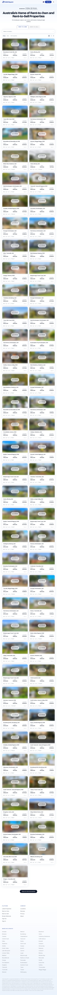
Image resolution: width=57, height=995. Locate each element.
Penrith (40, 960)
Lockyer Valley (5, 953)
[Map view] (53, 36)
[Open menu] (53, 2)
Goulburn (41, 943)
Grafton (4, 946)
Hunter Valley (5, 948)
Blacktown (41, 931)
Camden (4, 936)
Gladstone (4, 943)
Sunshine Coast (24, 965)
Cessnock (22, 938)
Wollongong (23, 972)
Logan (21, 953)
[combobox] (28, 31)
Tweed (22, 969)
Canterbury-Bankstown (44, 936)
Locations (23, 908)
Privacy (22, 913)
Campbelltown (23, 936)
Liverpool (41, 950)
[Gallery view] (49, 36)
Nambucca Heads (24, 957)
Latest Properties (6, 908)
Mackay (41, 953)
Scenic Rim (41, 962)
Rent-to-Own (5, 911)
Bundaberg (23, 934)
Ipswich (22, 948)
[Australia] (43, 2)
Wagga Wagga (42, 969)
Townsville (4, 969)
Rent (8, 35)
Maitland (4, 955)
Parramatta (23, 960)
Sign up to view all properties (28, 891)
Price (4, 35)
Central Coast (5, 938)
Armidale (4, 931)
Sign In (4, 921)
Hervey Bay (42, 946)
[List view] (51, 36)
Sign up (48, 1)
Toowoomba (42, 967)
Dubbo (22, 941)
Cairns (40, 934)
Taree (21, 967)
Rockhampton (23, 962)
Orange (4, 960)
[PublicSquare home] (8, 2)
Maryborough (23, 955)
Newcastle (41, 957)
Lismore (22, 950)
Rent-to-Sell (5, 913)
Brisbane (4, 934)
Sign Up (4, 918)
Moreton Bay (42, 955)
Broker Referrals (6, 916)
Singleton (4, 965)
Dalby (3, 941)
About (22, 916)
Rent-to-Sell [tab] (34, 26)
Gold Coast (23, 943)
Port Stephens (5, 962)
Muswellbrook (5, 957)
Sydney (41, 965)
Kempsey (41, 948)
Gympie (22, 946)
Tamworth (4, 967)
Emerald (41, 941)
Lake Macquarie (6, 950)
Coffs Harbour (42, 938)
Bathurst (22, 931)
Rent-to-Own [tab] (23, 26)
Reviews (22, 911)
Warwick (4, 972)
